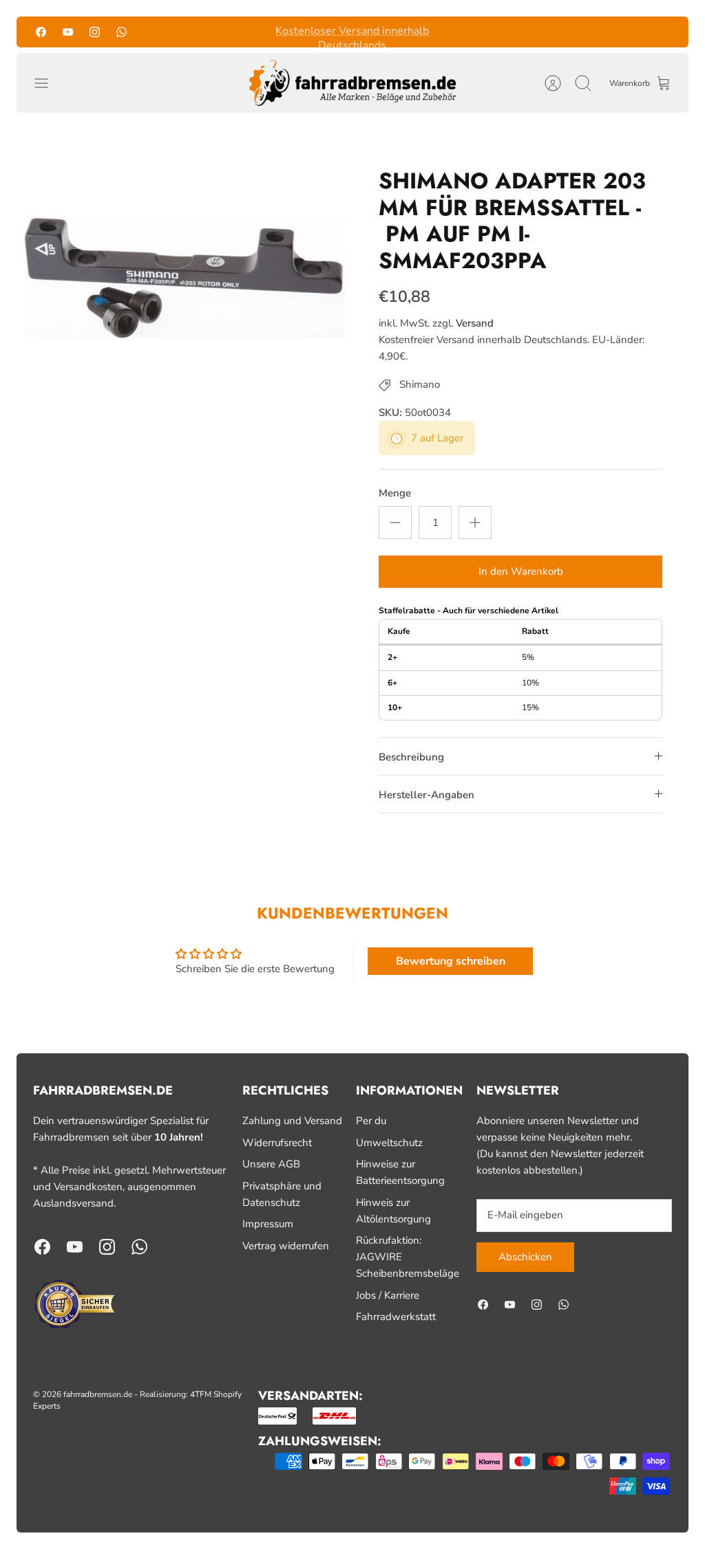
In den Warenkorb (520, 571)
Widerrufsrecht (277, 1143)
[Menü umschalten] (48, 83)
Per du (371, 1121)
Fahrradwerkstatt (396, 1316)
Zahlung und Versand (292, 1121)
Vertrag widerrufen (285, 1246)
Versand (475, 323)
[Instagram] (94, 32)
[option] (184, 277)
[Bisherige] (234, 31)
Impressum (267, 1224)
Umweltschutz (389, 1143)
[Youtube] (67, 32)
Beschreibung (411, 757)
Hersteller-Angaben (426, 795)
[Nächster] (470, 31)
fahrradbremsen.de (97, 1394)
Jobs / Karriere (387, 1295)
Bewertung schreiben (450, 961)
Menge (395, 493)
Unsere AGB (271, 1164)
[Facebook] (41, 32)
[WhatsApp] (121, 32)
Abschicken (525, 1257)
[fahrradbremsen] (352, 83)
